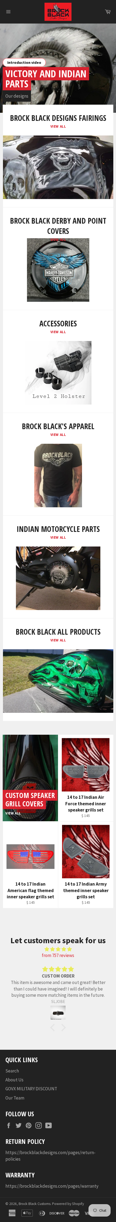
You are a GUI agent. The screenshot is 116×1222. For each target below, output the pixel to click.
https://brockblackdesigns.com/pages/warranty (51, 1186)
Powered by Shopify (68, 1203)
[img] (58, 949)
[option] (58, 68)
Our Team (14, 1098)
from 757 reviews (58, 955)
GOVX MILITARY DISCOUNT (31, 1089)
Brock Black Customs (34, 1203)
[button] (54, 1027)
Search (12, 1071)
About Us (14, 1080)
